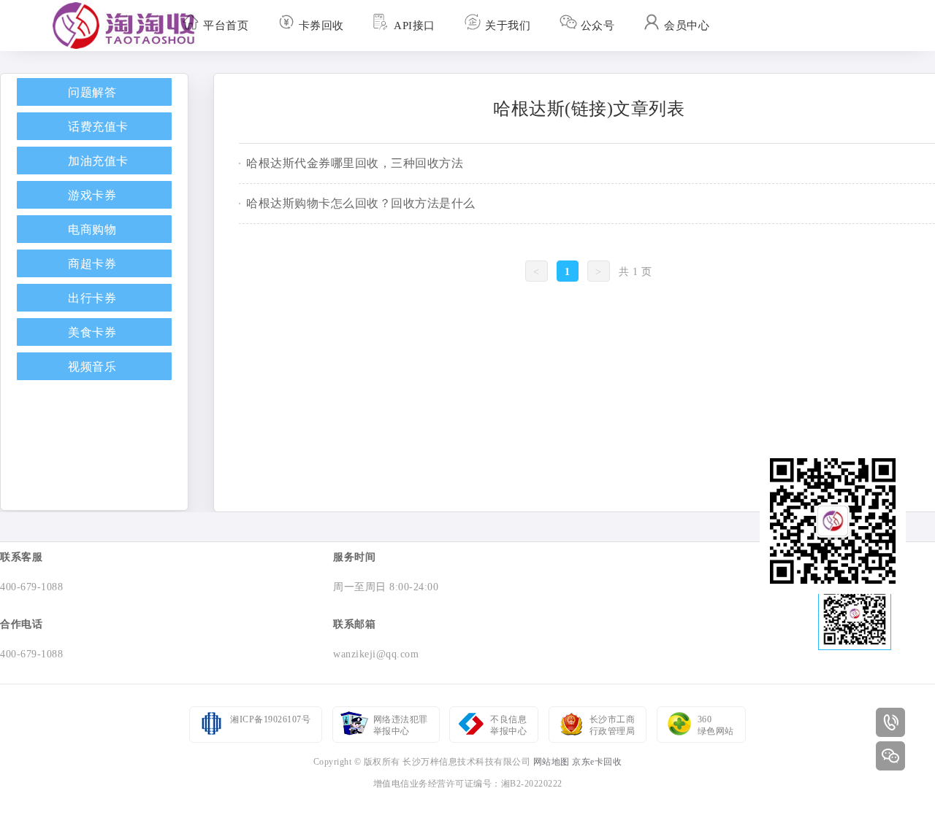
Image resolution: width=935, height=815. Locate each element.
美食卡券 (92, 332)
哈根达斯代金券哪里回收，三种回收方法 (354, 163)
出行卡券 (92, 298)
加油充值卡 (98, 161)
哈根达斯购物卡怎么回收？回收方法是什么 (361, 203)
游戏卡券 (92, 195)
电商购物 (92, 229)
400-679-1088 (31, 587)
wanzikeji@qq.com (376, 654)
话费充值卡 (98, 126)
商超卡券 (92, 264)
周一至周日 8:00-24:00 (385, 587)
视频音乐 (92, 366)
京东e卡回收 (597, 762)
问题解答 (92, 92)
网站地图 (551, 762)
